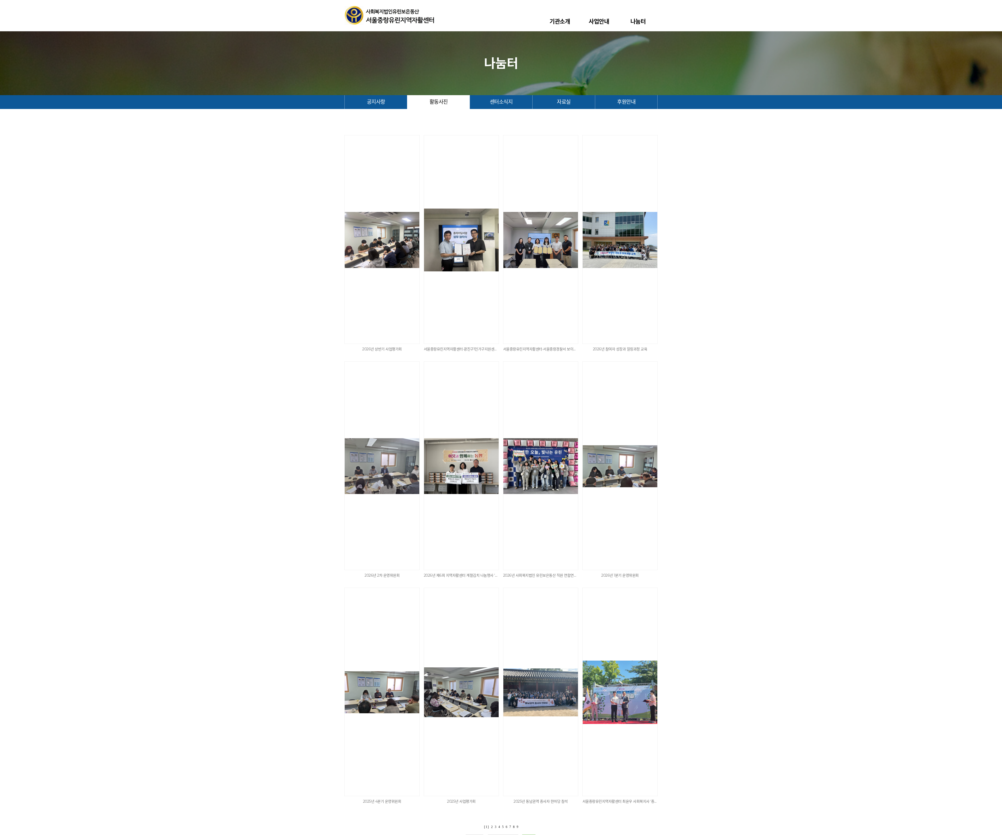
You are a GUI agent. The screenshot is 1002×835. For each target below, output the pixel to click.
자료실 (564, 102)
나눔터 (638, 21)
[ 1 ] (486, 827)
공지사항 (376, 102)
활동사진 (439, 102)
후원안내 (626, 102)
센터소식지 (501, 102)
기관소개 (560, 21)
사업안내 (599, 21)
